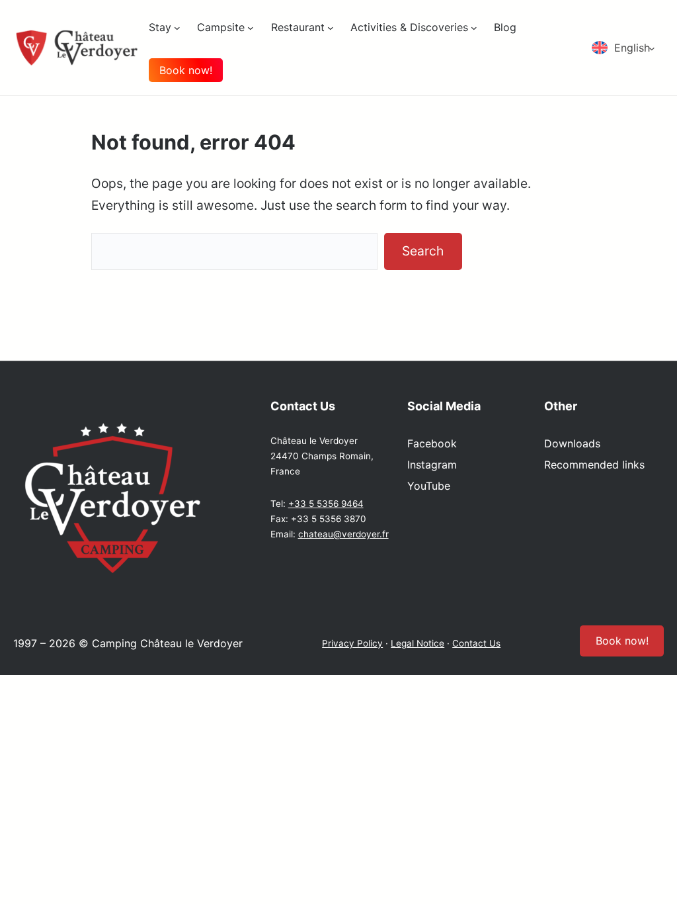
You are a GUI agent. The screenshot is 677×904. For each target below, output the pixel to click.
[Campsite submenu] (250, 27)
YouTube (428, 485)
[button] (628, 48)
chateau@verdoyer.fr (343, 534)
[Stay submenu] (177, 27)
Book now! (185, 70)
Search (423, 251)
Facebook (432, 443)
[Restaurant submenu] (330, 27)
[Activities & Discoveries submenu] (474, 27)
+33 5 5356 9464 (326, 503)
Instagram (432, 464)
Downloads (572, 443)
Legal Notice (417, 643)
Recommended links (594, 464)
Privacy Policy (352, 643)
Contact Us (476, 643)
